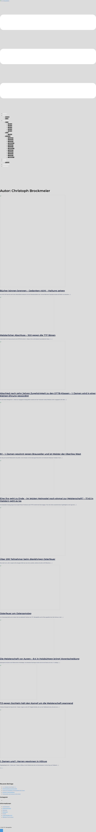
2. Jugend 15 (10, 146)
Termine (4, 159)
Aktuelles (7, 117)
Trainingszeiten (6, 164)
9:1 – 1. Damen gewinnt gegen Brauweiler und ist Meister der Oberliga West (40, 454)
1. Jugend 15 (10, 145)
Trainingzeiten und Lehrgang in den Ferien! (12, 794)
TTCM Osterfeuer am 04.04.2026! (10, 788)
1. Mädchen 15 (11, 148)
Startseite (5, 113)
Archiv (6, 118)
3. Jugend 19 (10, 141)
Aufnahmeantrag (6, 806)
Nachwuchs (7, 136)
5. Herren (10, 131)
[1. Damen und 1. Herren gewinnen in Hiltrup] (32, 757)
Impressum (5, 810)
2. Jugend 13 (10, 152)
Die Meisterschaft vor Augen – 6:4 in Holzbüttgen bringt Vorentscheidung (39, 658)
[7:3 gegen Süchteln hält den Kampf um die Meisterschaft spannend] (18, 699)
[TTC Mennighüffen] (4, 0)
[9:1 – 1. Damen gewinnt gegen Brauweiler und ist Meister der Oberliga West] (32, 450)
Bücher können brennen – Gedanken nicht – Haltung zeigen (32, 290)
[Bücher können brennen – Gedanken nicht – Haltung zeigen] (32, 286)
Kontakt (4, 160)
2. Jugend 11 (10, 155)
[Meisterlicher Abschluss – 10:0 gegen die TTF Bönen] (27, 331)
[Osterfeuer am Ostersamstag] (30, 609)
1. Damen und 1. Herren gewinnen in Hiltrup (23, 761)
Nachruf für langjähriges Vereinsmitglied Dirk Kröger (14, 790)
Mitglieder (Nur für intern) (8, 817)
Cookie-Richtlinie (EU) (7, 815)
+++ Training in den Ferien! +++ (9, 787)
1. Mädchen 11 (11, 157)
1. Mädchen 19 (11, 143)
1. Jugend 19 (10, 138)
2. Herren (10, 125)
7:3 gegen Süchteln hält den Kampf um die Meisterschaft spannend (36, 703)
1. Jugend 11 (10, 153)
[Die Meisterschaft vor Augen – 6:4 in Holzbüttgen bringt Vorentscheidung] (27, 654)
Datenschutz (5, 811)
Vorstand (7, 162)
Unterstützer (5, 166)
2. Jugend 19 (10, 139)
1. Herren (10, 124)
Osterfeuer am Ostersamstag (15, 613)
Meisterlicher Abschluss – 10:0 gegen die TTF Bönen (27, 335)
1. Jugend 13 (10, 150)
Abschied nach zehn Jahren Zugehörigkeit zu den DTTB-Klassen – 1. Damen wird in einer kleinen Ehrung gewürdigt (48, 394)
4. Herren (10, 129)
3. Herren (10, 127)
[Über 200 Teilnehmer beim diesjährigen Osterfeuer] (32, 555)
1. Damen (10, 134)
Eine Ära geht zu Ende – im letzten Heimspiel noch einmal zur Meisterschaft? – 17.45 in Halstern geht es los (46, 499)
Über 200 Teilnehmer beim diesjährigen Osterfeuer (27, 559)
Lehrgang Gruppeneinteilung (9, 792)
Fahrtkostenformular (7, 808)
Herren (6, 122)
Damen (6, 132)
